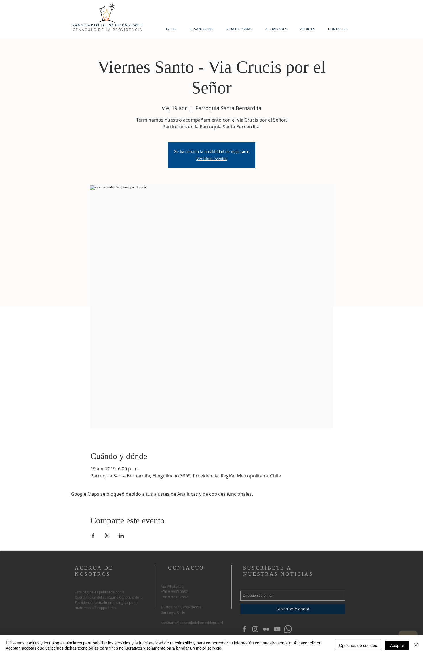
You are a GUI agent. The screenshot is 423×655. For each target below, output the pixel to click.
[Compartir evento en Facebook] (93, 535)
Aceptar (397, 645)
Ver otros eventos (211, 158)
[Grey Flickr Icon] (266, 629)
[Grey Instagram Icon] (255, 629)
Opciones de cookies (358, 645)
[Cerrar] (416, 645)
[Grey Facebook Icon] (244, 629)
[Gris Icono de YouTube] (277, 629)
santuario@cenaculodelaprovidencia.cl (192, 622)
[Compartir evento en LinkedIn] (121, 535)
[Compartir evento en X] (107, 535)
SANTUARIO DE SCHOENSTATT (107, 25)
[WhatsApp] (288, 629)
